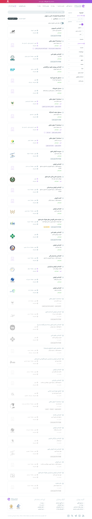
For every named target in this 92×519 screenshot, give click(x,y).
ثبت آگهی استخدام (12, 18)
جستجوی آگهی (69, 6)
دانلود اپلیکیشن (41, 507)
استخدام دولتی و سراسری (78, 509)
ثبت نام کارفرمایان (60, 507)
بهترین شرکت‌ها (46, 6)
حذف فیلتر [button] (70, 21)
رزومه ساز (53, 6)
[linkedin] (79, 516)
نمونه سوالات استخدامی (78, 507)
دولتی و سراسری (61, 6)
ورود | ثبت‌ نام (11, 6)
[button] (75, 24)
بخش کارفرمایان (22, 6)
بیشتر (40, 6)
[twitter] (72, 516)
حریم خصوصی (41, 509)
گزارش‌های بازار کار (60, 509)
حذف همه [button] (70, 13)
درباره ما (42, 503)
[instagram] (68, 516)
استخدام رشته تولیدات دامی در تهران (55, 16)
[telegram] (76, 516)
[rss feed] (83, 516)
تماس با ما (42, 505)
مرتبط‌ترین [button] (55, 19)
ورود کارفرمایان (61, 505)
